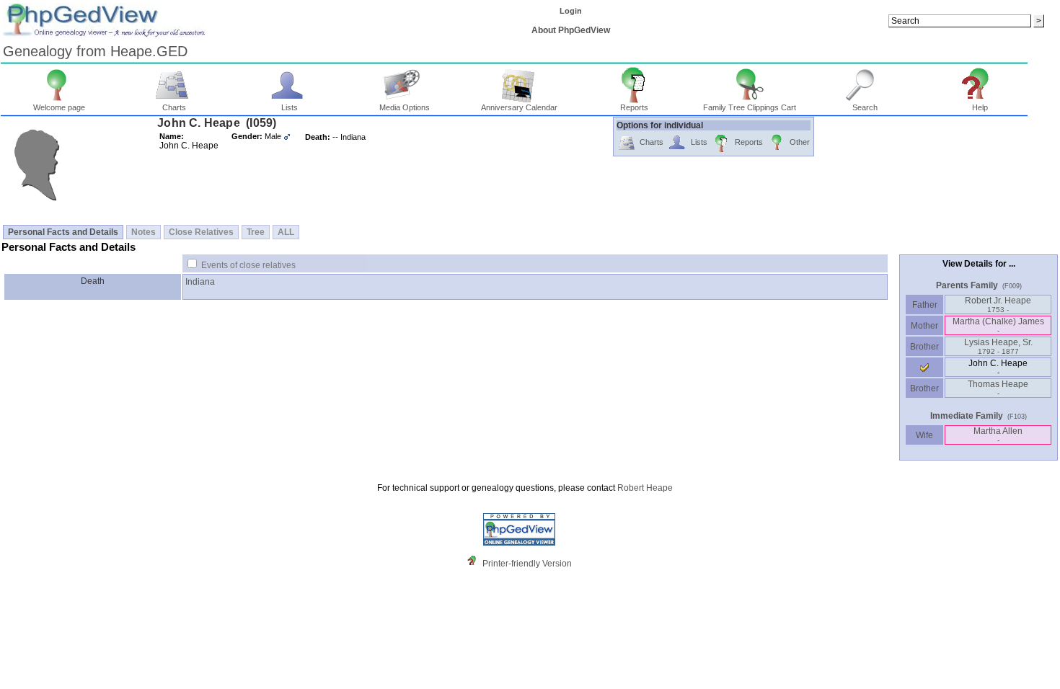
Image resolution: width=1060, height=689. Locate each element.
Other (800, 142)
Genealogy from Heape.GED (95, 51)
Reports (634, 107)
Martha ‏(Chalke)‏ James (998, 325)
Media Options (404, 107)
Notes (143, 232)
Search (865, 107)
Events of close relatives (248, 265)
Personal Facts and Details (63, 232)
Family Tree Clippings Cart (749, 107)
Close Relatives (201, 232)
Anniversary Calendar (519, 107)
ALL (286, 232)
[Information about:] (475, 564)
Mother (924, 326)
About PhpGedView (570, 30)
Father (925, 305)
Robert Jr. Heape (998, 304)
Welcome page (59, 107)
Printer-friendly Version (527, 564)
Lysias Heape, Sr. (998, 346)
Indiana (200, 282)
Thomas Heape (998, 388)
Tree (256, 232)
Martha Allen (998, 435)
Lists (289, 107)
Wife (924, 435)
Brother (924, 347)
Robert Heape (645, 488)
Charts (174, 107)
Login (571, 10)
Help (980, 107)
